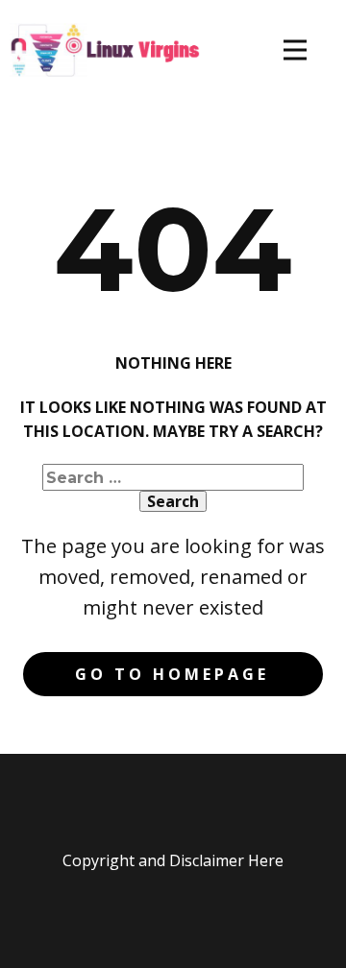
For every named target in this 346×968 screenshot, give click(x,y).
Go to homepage (172, 674)
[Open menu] (295, 50)
